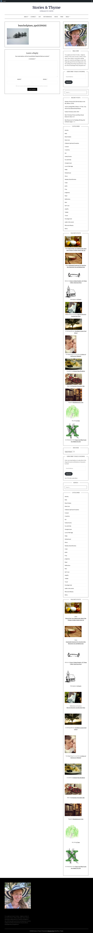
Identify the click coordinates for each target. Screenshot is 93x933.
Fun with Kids (68, 159)
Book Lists (67, 140)
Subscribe (68, 82)
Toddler (66, 212)
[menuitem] (1, 1)
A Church (79, 299)
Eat (40, 16)
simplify (67, 209)
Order (66, 182)
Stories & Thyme (46, 7)
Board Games (68, 136)
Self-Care (67, 205)
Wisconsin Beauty (69, 225)
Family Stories (68, 156)
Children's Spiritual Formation (72, 143)
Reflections (67, 199)
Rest (66, 202)
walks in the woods (69, 222)
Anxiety (67, 130)
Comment (32, 59)
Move (56, 16)
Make (66, 169)
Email (45, 79)
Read (67, 16)
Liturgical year (68, 163)
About (26, 16)
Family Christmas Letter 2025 (72, 111)
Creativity (67, 149)
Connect (33, 16)
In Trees (78, 420)
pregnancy (67, 192)
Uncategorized (68, 218)
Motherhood (47, 16)
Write (66, 228)
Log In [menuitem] (4, 1)
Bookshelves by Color (78, 402)
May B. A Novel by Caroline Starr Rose (76, 707)
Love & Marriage (69, 166)
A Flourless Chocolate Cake (77, 386)
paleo (66, 186)
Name (19, 79)
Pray (61, 16)
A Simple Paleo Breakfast (79, 371)
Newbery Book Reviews (70, 179)
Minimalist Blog (51, 931)
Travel (66, 215)
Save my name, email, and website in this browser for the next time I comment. (32, 85)
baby (66, 133)
